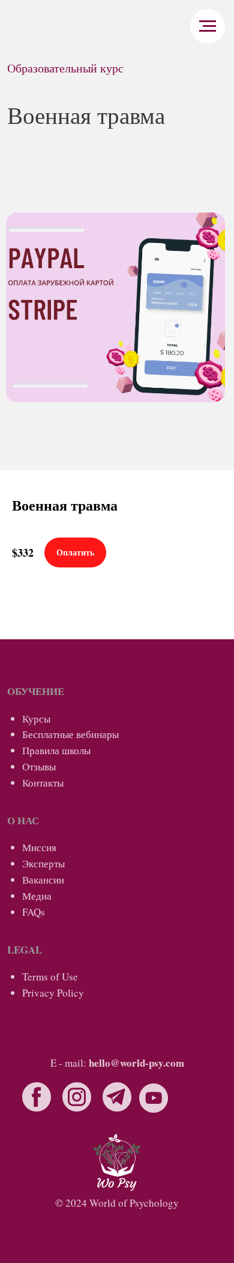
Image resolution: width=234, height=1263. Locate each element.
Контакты (43, 783)
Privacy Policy (53, 993)
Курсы (36, 718)
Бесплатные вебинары (70, 734)
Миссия (39, 847)
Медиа (37, 896)
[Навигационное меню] (207, 26)
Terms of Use (50, 976)
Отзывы (39, 766)
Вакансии (43, 879)
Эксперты (43, 863)
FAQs (33, 912)
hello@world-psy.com (136, 1062)
